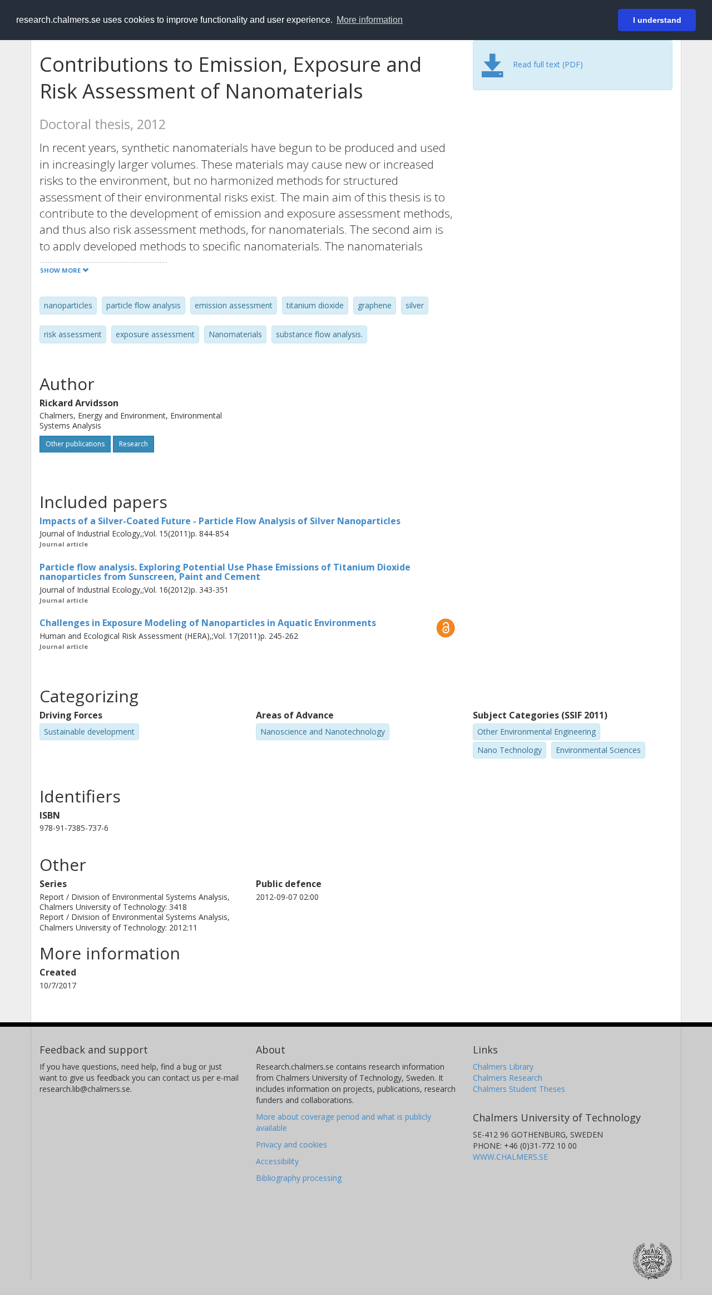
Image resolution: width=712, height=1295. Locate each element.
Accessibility (277, 1161)
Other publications (75, 444)
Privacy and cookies (291, 1144)
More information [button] (370, 19)
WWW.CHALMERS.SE (510, 1156)
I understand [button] (657, 20)
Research (133, 444)
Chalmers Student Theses (519, 1089)
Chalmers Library (503, 1066)
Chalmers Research (507, 1077)
